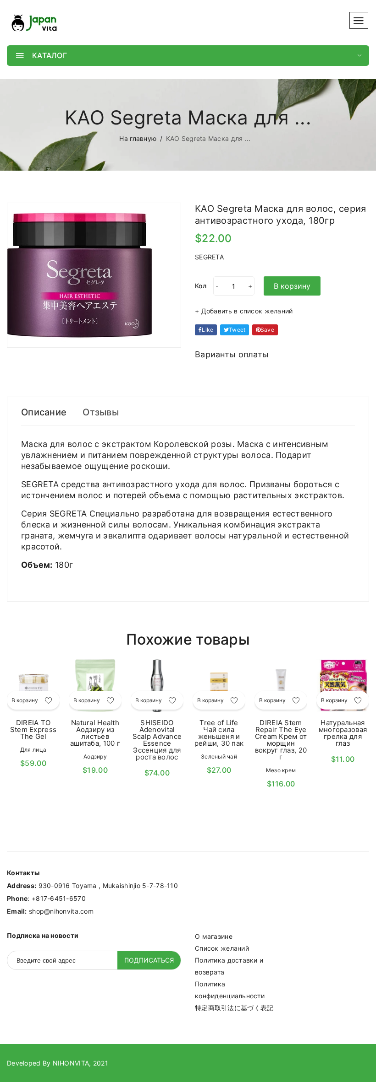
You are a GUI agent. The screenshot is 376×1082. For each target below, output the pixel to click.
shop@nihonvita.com (61, 911)
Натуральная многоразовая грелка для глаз (343, 733)
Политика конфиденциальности (230, 990)
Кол (200, 286)
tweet (237, 329)
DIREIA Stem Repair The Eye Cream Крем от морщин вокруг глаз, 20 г (281, 739)
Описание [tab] (43, 412)
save (267, 329)
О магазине (213, 936)
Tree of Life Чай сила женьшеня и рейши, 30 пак (219, 733)
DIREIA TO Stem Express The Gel (33, 729)
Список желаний (222, 948)
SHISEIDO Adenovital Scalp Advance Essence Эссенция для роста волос (157, 739)
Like (207, 329)
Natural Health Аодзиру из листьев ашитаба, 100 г (95, 733)
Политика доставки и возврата (229, 966)
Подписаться (149, 960)
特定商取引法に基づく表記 (234, 1008)
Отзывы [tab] (101, 412)
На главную (137, 138)
